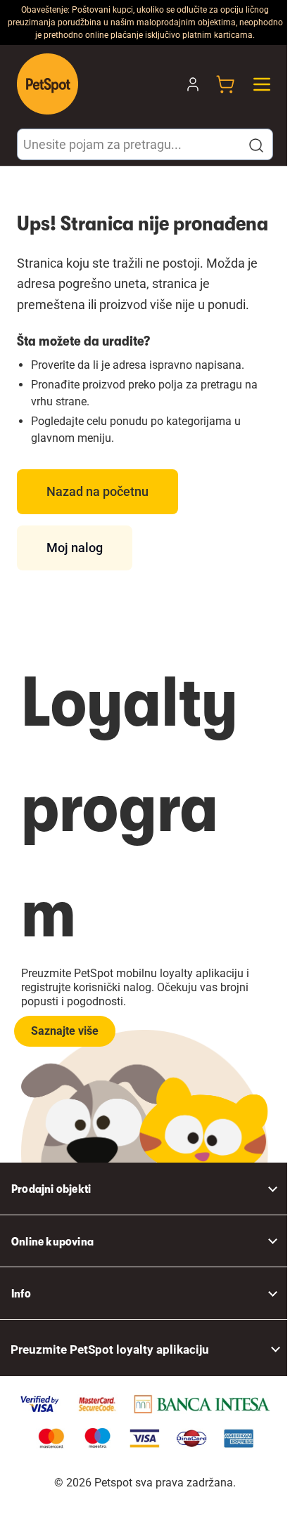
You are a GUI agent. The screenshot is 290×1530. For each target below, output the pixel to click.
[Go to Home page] (47, 84)
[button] (256, 145)
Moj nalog (74, 547)
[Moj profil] (193, 84)
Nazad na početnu (97, 491)
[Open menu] (262, 84)
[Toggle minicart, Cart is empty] (225, 84)
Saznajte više (65, 1031)
